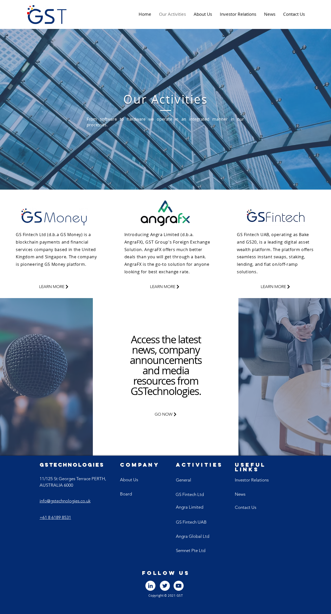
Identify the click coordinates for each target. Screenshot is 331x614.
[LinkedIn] (150, 586)
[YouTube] (179, 586)
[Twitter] (165, 586)
